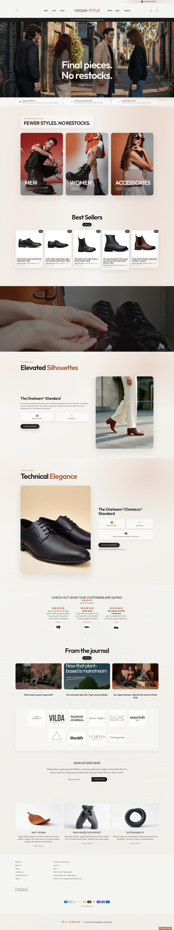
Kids (63, 11)
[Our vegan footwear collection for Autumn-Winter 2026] (135, 676)
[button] (165, 928)
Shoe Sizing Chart (22, 875)
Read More (38, 846)
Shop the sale (87, 85)
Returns (18, 865)
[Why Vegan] (39, 816)
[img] (87, 600)
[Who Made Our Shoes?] (87, 816)
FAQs (17, 869)
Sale (117, 11)
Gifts (110, 11)
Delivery (18, 862)
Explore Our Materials (109, 545)
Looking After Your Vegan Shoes (64, 875)
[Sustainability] (135, 816)
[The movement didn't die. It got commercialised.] (87, 676)
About (127, 11)
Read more (135, 843)
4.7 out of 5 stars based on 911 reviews (98, 922)
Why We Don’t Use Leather (62, 872)
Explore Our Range (30, 426)
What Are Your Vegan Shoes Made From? (67, 879)
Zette (84, 839)
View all (87, 224)
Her (46, 11)
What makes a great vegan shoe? (38, 694)
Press (55, 869)
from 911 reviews (87, 603)
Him (54, 11)
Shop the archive (86, 327)
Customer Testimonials (61, 862)
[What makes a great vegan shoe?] (39, 676)
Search (18, 879)
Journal (56, 865)
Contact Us (19, 872)
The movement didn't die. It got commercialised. (87, 694)
